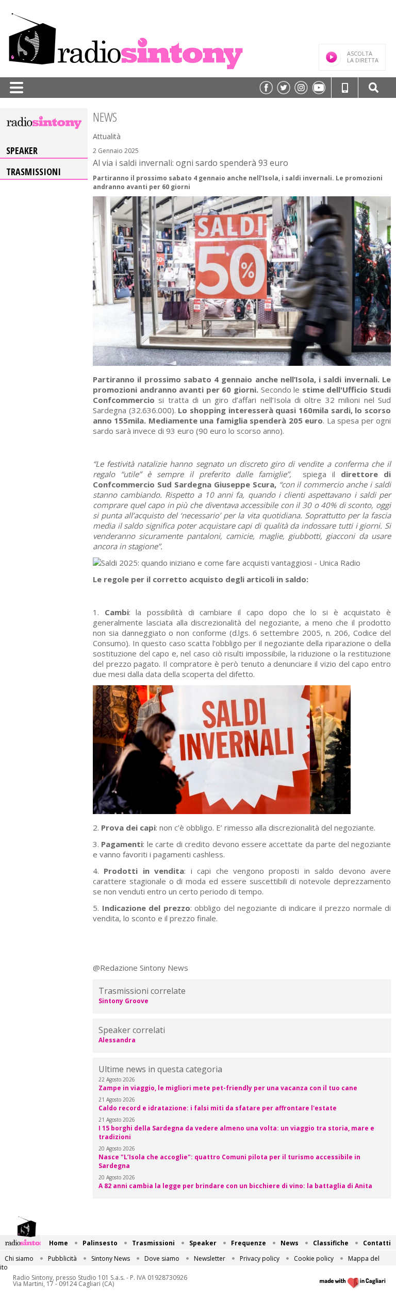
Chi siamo (19, 1258)
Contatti (377, 1243)
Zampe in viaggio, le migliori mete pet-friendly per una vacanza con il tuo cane (227, 1088)
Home (58, 1243)
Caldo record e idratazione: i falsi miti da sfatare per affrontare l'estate (217, 1108)
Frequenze (248, 1243)
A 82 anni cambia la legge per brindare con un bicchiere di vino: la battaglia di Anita (235, 1185)
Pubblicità (62, 1258)
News (289, 1243)
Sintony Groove (123, 1000)
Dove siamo (161, 1258)
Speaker (22, 150)
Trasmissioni (33, 171)
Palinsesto (100, 1243)
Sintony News (110, 1258)
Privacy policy (259, 1258)
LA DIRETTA (362, 56)
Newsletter (209, 1258)
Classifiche (331, 1243)
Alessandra (117, 1040)
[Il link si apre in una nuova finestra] (266, 87)
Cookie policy (314, 1258)
